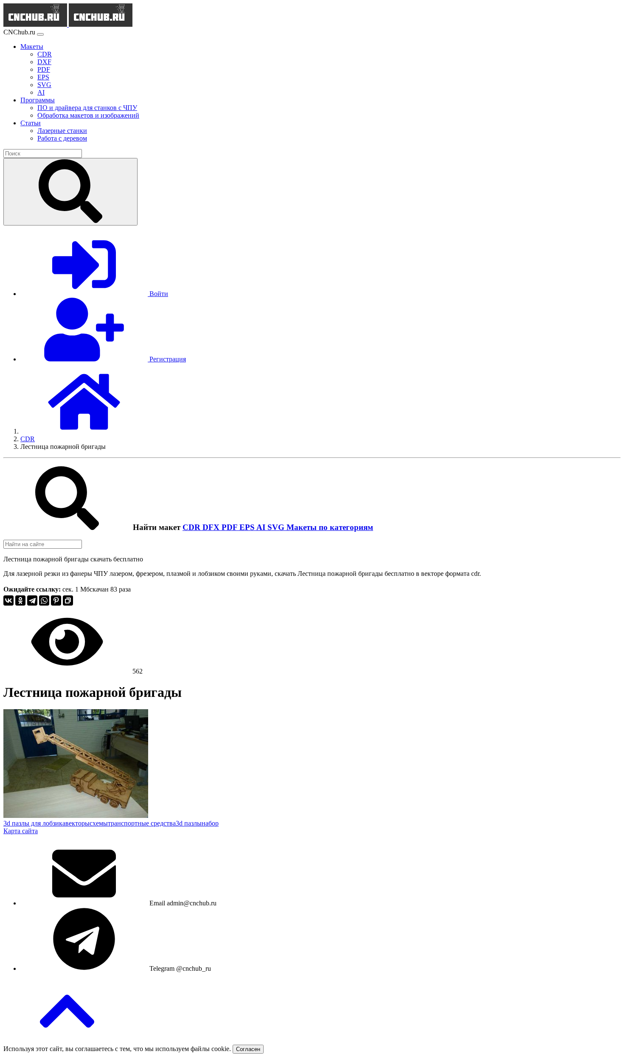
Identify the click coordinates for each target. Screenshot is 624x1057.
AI (261, 527)
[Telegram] (32, 600)
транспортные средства (142, 823)
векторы (77, 823)
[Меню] (40, 34)
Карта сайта (20, 830)
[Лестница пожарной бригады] (75, 815)
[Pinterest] (56, 600)
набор (210, 823)
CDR (192, 527)
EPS (247, 527)
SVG (277, 527)
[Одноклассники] (20, 600)
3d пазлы (189, 823)
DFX (212, 527)
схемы (99, 823)
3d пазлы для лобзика (34, 823)
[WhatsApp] (44, 600)
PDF (230, 527)
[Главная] (84, 431)
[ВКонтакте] (8, 600)
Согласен (248, 1049)
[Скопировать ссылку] (68, 600)
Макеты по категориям (330, 527)
